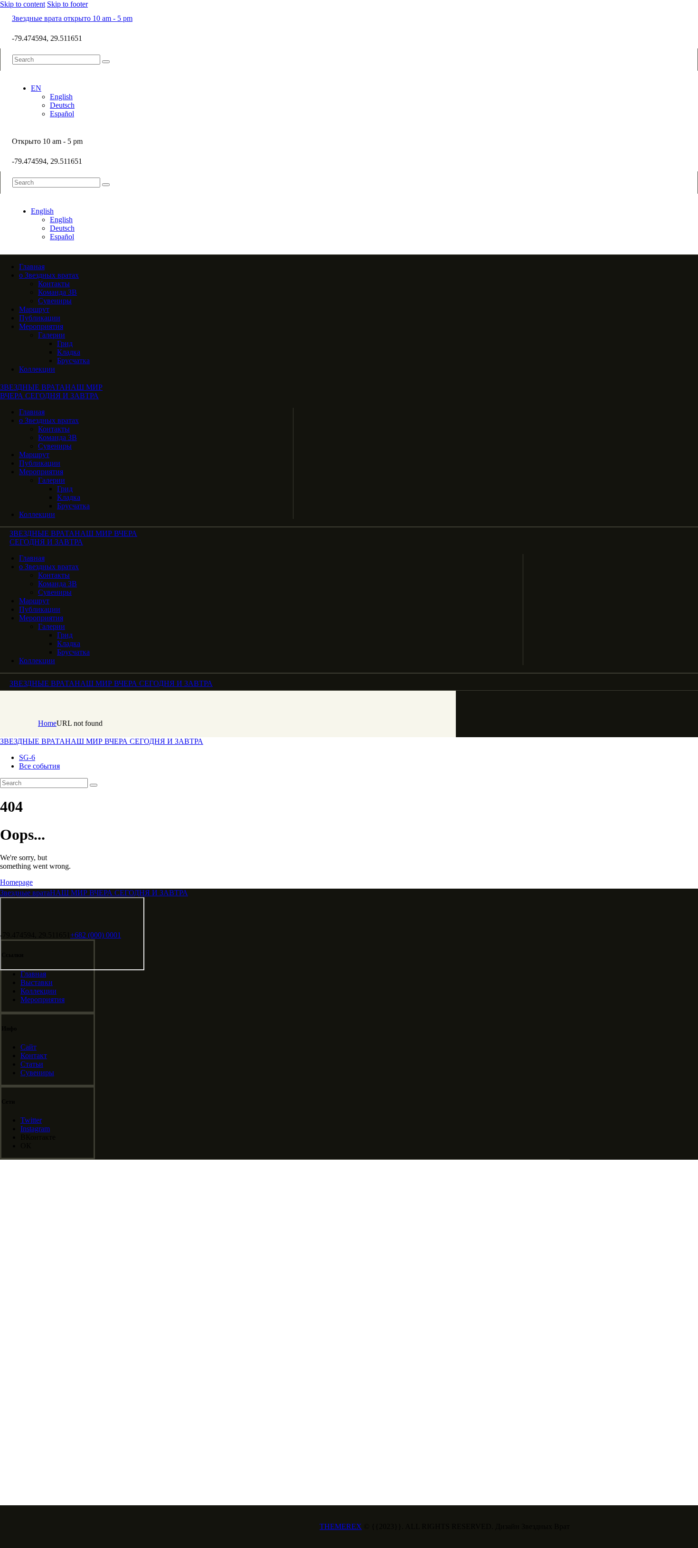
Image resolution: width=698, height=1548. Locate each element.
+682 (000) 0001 (95, 935)
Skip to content (22, 4)
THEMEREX (341, 1526)
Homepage (16, 882)
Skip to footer (67, 4)
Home (47, 723)
